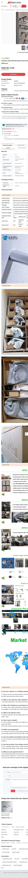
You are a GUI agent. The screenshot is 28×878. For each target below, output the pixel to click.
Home (2, 9)
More (2, 837)
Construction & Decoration (10, 9)
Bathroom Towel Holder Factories (9, 862)
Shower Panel (4, 834)
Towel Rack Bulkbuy (18, 865)
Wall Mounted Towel (6, 865)
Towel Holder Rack (23, 862)
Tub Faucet (3, 829)
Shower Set (16, 834)
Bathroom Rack (5, 849)
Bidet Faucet (4, 832)
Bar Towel (17, 858)
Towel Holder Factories (7, 858)
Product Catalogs (20, 827)
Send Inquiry (13, 74)
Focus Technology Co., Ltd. (17, 872)
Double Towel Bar (16, 852)
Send (13, 791)
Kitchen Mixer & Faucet (18, 829)
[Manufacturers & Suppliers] (14, 2)
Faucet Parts (16, 832)
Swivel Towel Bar (5, 852)
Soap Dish (14, 849)
